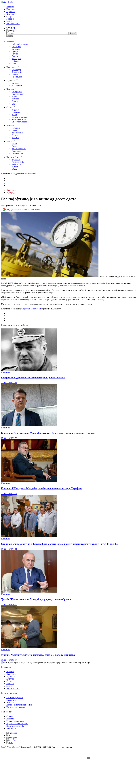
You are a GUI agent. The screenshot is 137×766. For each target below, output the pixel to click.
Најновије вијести (20, 44)
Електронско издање (15, 707)
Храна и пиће (18, 162)
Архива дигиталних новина (19, 705)
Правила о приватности (17, 723)
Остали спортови (20, 117)
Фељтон (15, 137)
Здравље (16, 159)
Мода (14, 169)
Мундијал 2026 (19, 119)
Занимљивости (19, 148)
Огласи (15, 74)
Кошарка (16, 112)
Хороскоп (16, 151)
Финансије (17, 72)
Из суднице (17, 85)
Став (14, 63)
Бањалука (16, 58)
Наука (14, 130)
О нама (9, 716)
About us (10, 719)
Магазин (10, 19)
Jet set (14, 144)
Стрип (15, 101)
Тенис (14, 114)
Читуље (10, 702)
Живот (15, 167)
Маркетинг (11, 700)
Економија (11, 9)
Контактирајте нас (14, 697)
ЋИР (13, 28)
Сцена (15, 146)
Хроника (10, 11)
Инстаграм (36, 309)
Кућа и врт (17, 164)
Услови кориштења (15, 721)
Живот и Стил (13, 23)
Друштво (16, 49)
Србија (15, 51)
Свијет (15, 56)
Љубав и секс (18, 153)
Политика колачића (15, 726)
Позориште (17, 91)
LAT (8, 28)
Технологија (17, 133)
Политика (16, 46)
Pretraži (73, 33)
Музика (15, 99)
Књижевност (18, 94)
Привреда (16, 69)
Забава (9, 21)
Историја (16, 128)
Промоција (17, 77)
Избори (15, 61)
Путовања (16, 135)
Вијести (15, 83)
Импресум (11, 728)
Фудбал (15, 110)
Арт (13, 103)
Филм (14, 96)
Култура (10, 14)
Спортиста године (20, 122)
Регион (15, 54)
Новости (10, 7)
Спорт (9, 16)
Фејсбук (25, 309)
